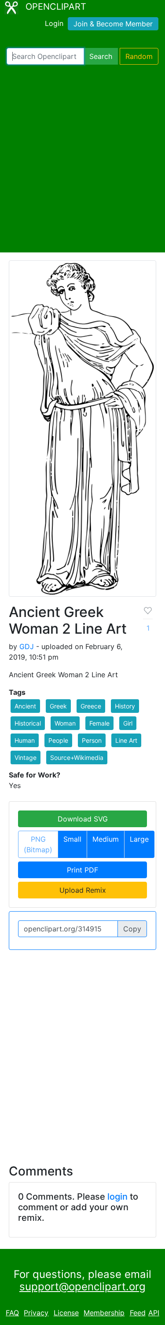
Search (100, 56)
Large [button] (139, 839)
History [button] (125, 706)
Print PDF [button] (82, 869)
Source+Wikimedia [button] (76, 757)
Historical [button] (28, 723)
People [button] (58, 740)
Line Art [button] (126, 740)
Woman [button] (65, 723)
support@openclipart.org (82, 1286)
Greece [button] (91, 706)
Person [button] (92, 740)
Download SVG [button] (83, 818)
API (153, 1312)
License (66, 1312)
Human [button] (25, 740)
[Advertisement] (82, 158)
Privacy (36, 1312)
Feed (138, 1312)
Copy (132, 928)
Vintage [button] (26, 757)
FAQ (12, 1312)
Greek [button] (58, 706)
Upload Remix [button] (82, 890)
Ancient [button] (25, 706)
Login (54, 23)
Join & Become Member (113, 23)
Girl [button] (127, 723)
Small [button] (72, 839)
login (117, 1196)
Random (139, 56)
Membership (104, 1312)
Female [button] (99, 723)
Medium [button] (105, 839)
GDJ (26, 646)
